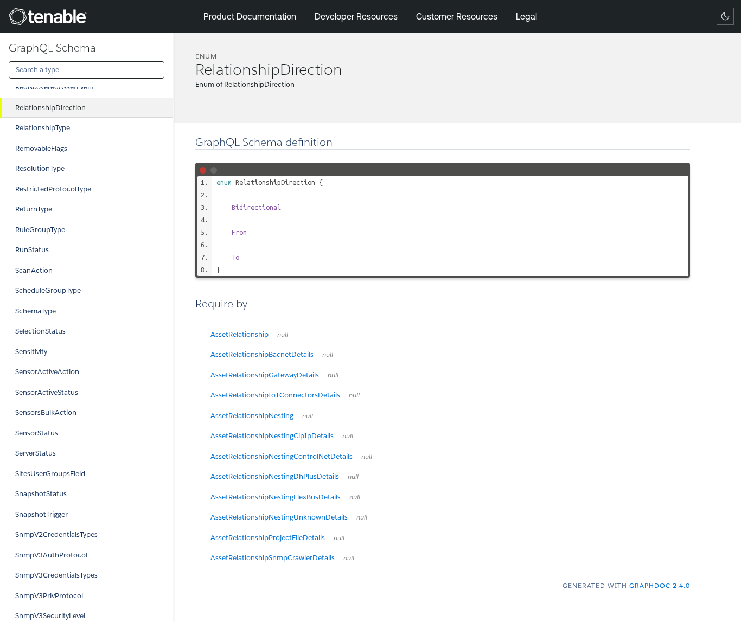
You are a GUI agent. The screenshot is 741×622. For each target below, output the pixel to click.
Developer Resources (356, 16)
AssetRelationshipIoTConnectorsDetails (285, 395)
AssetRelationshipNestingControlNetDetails (291, 456)
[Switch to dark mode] (725, 16)
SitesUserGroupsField (50, 473)
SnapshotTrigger (41, 514)
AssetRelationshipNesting (261, 415)
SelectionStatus (40, 331)
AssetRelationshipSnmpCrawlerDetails (282, 557)
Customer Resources (456, 16)
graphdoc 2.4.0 (659, 585)
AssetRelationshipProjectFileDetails (277, 537)
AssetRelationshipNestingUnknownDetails (288, 517)
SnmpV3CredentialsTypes (56, 575)
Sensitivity (31, 351)
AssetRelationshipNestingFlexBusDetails (285, 497)
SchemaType (35, 311)
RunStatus (32, 249)
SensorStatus (36, 433)
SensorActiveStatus (46, 392)
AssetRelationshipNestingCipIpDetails (281, 435)
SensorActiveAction (47, 371)
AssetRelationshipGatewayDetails (274, 375)
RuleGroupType (40, 229)
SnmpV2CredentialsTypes (56, 534)
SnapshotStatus (41, 493)
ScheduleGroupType (48, 290)
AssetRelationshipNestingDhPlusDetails (284, 476)
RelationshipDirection (50, 107)
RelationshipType (42, 127)
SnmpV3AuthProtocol (51, 555)
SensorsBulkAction (45, 412)
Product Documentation (249, 16)
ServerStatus (35, 453)
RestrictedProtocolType (53, 189)
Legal (526, 16)
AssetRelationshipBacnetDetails (271, 354)
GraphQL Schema (52, 48)
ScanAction (34, 270)
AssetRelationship (249, 334)
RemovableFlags (41, 148)
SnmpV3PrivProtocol (49, 595)
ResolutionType (40, 168)
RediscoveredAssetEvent (54, 87)
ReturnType (33, 209)
